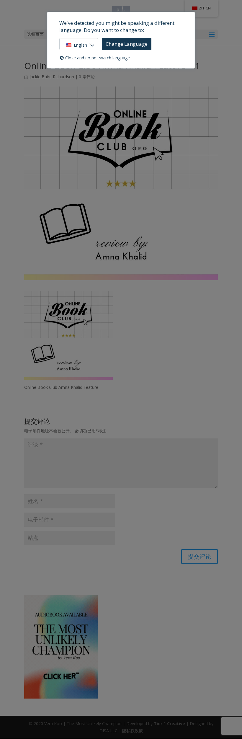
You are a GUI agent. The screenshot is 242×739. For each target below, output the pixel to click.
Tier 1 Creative (169, 723)
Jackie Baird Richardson (52, 76)
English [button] (80, 45)
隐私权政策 (132, 730)
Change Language (127, 43)
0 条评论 (87, 76)
